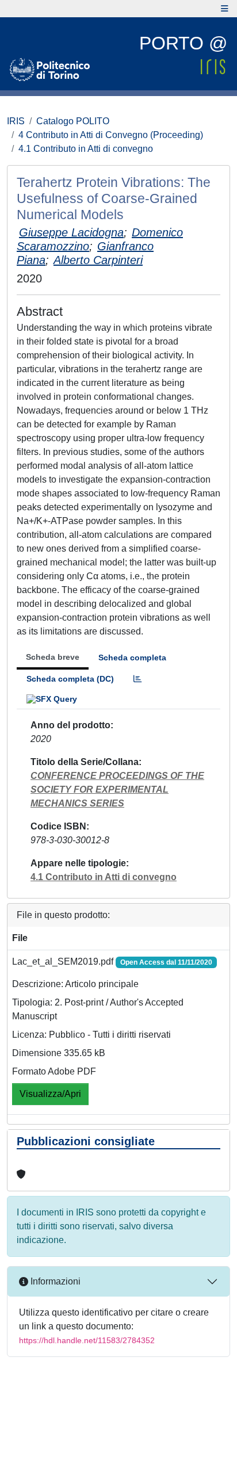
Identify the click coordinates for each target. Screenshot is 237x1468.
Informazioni (54, 1281)
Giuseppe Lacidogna (71, 232)
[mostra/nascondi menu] (224, 8)
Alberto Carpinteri (98, 260)
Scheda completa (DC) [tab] (70, 678)
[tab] (137, 679)
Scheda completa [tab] (132, 657)
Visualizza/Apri (50, 1094)
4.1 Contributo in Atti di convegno (85, 149)
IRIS (16, 121)
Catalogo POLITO (72, 121)
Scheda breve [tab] (52, 657)
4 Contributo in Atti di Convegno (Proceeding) (110, 135)
